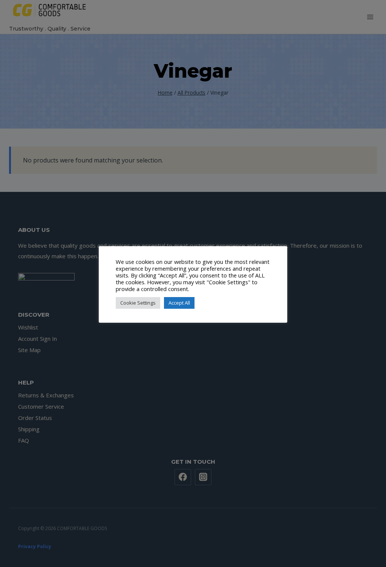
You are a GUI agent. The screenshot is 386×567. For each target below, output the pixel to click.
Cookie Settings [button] (138, 302)
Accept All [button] (179, 302)
